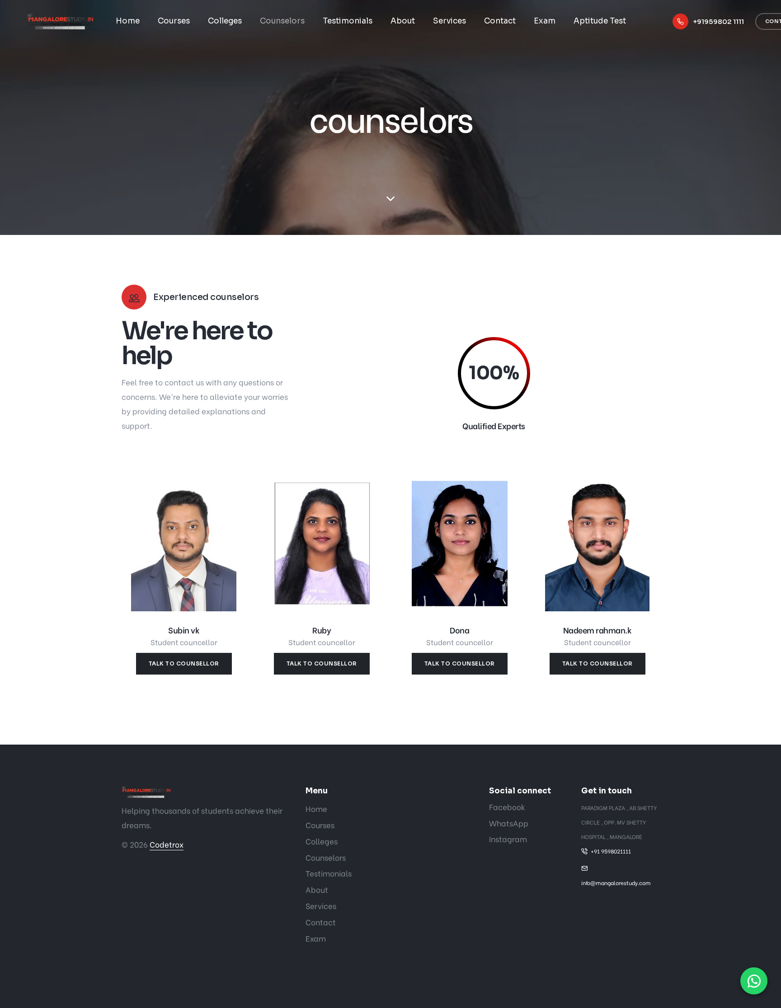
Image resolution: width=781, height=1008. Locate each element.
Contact (500, 21)
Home (128, 21)
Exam (544, 21)
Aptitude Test (600, 21)
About (402, 21)
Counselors (282, 21)
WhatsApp (508, 823)
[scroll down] (390, 199)
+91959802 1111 (718, 21)
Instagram (508, 838)
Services (449, 21)
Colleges (225, 21)
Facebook (507, 806)
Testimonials (347, 21)
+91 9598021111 (611, 851)
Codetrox (166, 844)
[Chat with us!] (753, 980)
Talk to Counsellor (184, 663)
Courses (174, 21)
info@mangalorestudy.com (616, 882)
